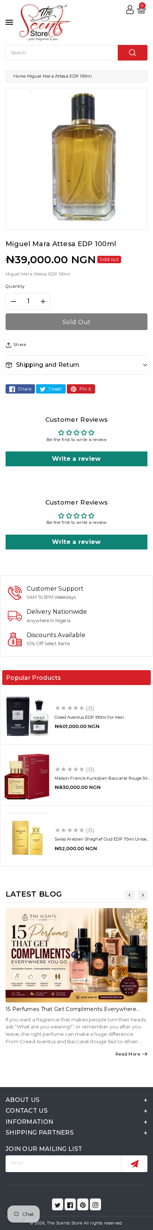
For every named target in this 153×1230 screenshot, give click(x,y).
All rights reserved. (103, 1223)
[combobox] (76, 53)
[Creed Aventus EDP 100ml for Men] (27, 715)
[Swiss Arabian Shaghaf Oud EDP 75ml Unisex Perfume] (27, 837)
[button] (76, 365)
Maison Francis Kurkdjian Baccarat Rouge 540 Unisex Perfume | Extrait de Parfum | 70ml (102, 781)
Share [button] (19, 344)
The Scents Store (64, 1223)
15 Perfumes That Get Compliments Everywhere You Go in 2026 (71, 1012)
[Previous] (129, 895)
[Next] (142, 895)
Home (19, 76)
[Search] (132, 53)
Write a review (76, 458)
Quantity (15, 286)
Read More (127, 1054)
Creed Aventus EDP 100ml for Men (89, 717)
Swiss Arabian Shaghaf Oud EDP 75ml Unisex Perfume (102, 841)
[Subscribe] (134, 1163)
